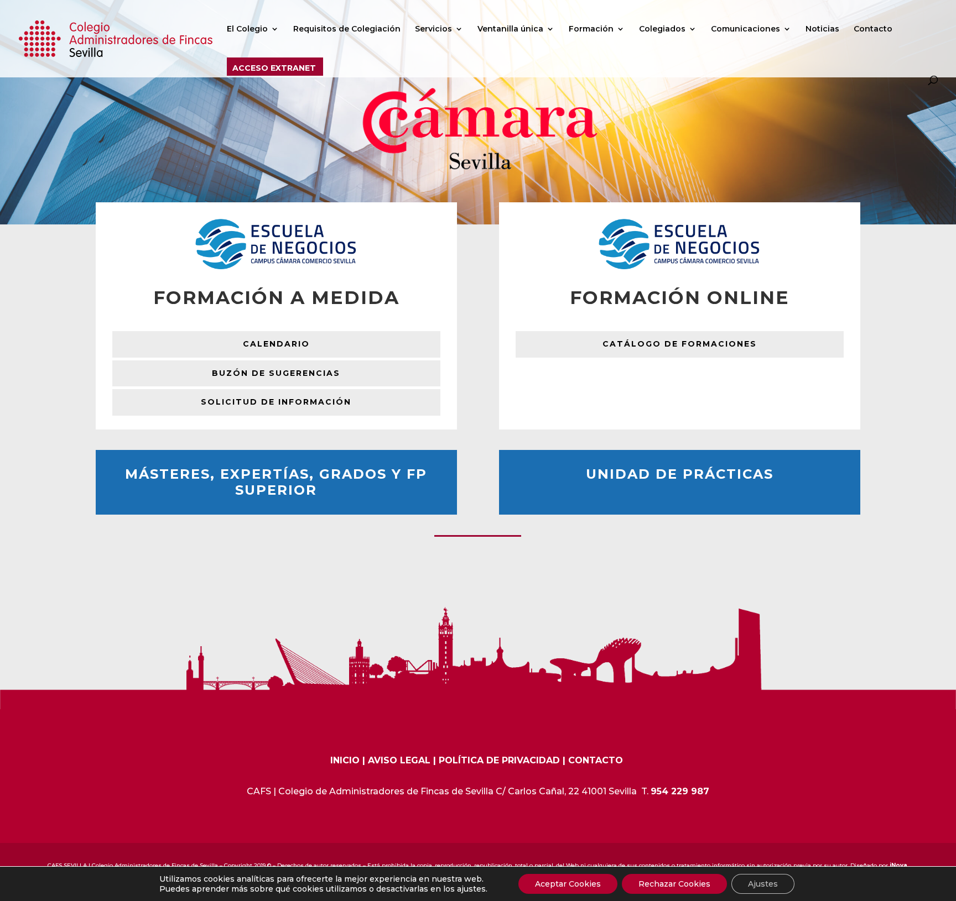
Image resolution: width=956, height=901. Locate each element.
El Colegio (247, 29)
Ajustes (763, 884)
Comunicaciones (745, 29)
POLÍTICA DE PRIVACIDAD (499, 760)
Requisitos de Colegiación (347, 29)
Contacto (873, 29)
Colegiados (662, 29)
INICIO (345, 760)
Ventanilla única (510, 29)
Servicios (433, 29)
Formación (591, 29)
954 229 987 (680, 791)
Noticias (822, 29)
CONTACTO (595, 760)
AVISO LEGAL (399, 760)
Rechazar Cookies (674, 884)
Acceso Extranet (274, 68)
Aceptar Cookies (568, 884)
